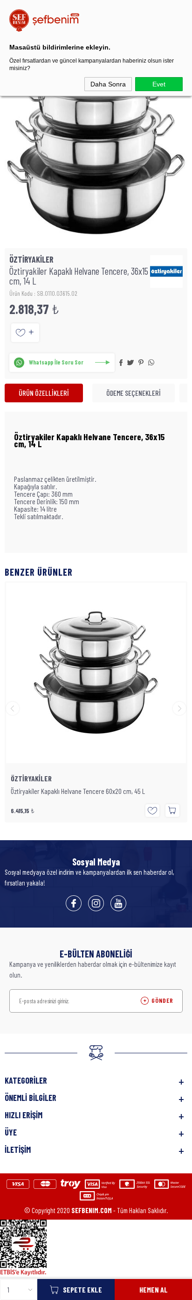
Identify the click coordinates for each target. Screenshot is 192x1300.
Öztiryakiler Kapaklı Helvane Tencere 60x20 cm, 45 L (78, 791)
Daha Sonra (108, 84)
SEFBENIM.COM (91, 1210)
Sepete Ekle (82, 1289)
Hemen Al (153, 1289)
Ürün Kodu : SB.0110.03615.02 (43, 293)
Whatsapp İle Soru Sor (56, 362)
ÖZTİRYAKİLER (31, 778)
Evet (158, 84)
